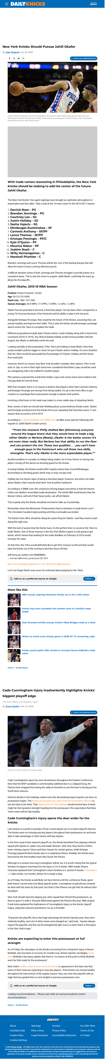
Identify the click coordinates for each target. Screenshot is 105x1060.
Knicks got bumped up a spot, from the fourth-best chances (62, 800)
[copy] (23, 58)
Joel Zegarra (12, 52)
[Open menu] (6, 3)
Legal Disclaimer (39, 1035)
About (13, 1025)
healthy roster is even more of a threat (38, 966)
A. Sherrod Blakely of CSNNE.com (38, 420)
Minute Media (16, 1047)
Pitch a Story (37, 1030)
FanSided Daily (17, 1030)
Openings (36, 1025)
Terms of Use (87, 1030)
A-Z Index (85, 1035)
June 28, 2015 (41, 558)
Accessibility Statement (64, 1035)
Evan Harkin (12, 706)
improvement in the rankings (52, 804)
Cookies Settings (18, 1040)
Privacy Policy (59, 1030)
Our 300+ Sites (87, 1025)
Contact (56, 1025)
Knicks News (22, 668)
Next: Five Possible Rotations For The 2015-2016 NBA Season (39, 564)
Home (10, 668)
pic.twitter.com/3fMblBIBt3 (31, 554)
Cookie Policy (16, 1035)
